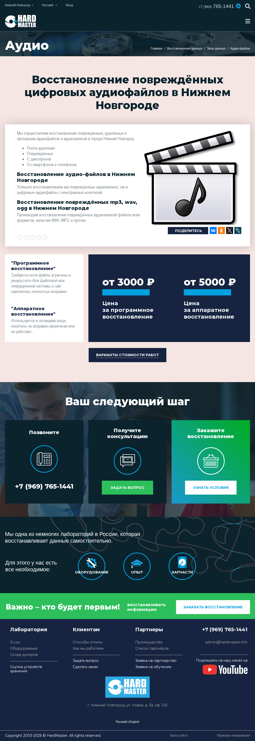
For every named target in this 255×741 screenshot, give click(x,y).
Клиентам (86, 629)
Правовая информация (233, 735)
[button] (238, 6)
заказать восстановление (213, 607)
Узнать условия (211, 487)
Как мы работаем (88, 648)
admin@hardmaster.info (226, 642)
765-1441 (216, 6)
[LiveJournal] (237, 230)
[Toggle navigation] (248, 21)
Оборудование (24, 648)
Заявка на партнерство (156, 661)
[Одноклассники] (221, 230)
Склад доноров (24, 655)
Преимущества (148, 642)
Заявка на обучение (153, 667)
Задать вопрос (128, 487)
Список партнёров (152, 648)
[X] (229, 230)
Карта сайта (179, 735)
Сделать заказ (85, 667)
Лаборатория (28, 629)
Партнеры (149, 629)
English (134, 722)
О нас (15, 642)
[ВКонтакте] (213, 230)
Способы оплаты (88, 642)
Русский (121, 722)
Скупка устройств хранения (26, 669)
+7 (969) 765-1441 (44, 486)
